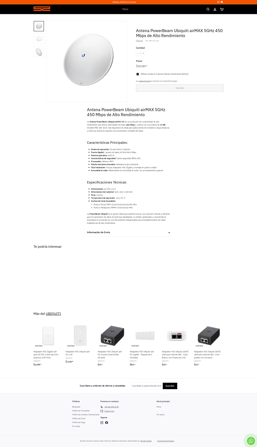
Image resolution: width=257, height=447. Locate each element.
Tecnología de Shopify (165, 441)
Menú (125, 9)
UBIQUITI (53, 313)
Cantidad (140, 48)
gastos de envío (145, 81)
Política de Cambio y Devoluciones (85, 414)
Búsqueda (76, 406)
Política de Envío (78, 418)
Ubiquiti (139, 40)
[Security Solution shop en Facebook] (106, 422)
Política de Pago (78, 422)
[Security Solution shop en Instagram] (101, 422)
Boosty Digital (146, 441)
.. (134, 9)
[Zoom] (86, 61)
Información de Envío (98, 232)
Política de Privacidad (80, 410)
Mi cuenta (76, 426)
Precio (139, 61)
